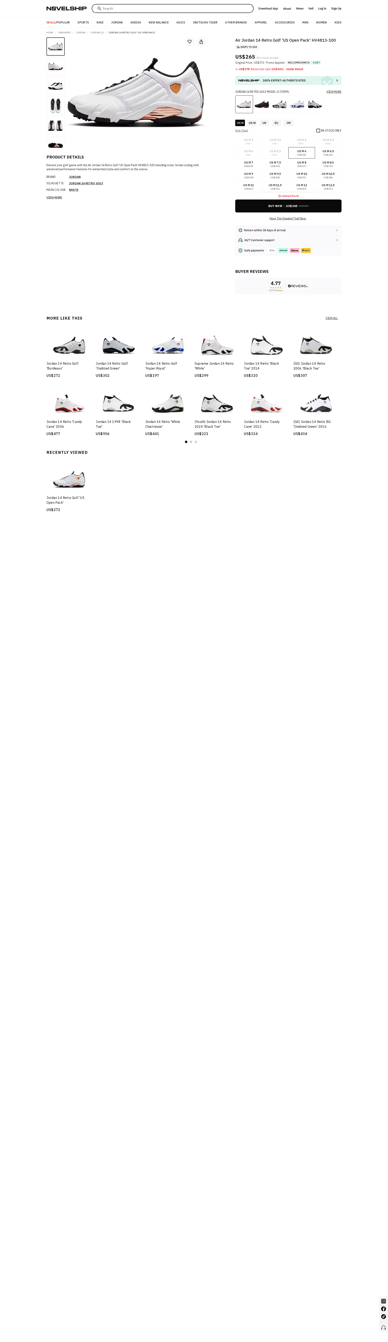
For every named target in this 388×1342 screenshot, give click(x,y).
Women (321, 22)
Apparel (261, 22)
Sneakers (64, 32)
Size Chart (241, 130)
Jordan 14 (97, 32)
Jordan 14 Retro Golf (86, 183)
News (300, 8)
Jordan (117, 22)
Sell (310, 8)
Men (305, 22)
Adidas (135, 22)
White (74, 190)
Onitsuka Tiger (205, 22)
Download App (268, 8)
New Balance (159, 22)
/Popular (58, 22)
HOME (49, 32)
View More (54, 197)
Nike (100, 22)
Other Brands (236, 22)
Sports (83, 22)
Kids (338, 22)
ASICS (180, 22)
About (287, 9)
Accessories (285, 22)
